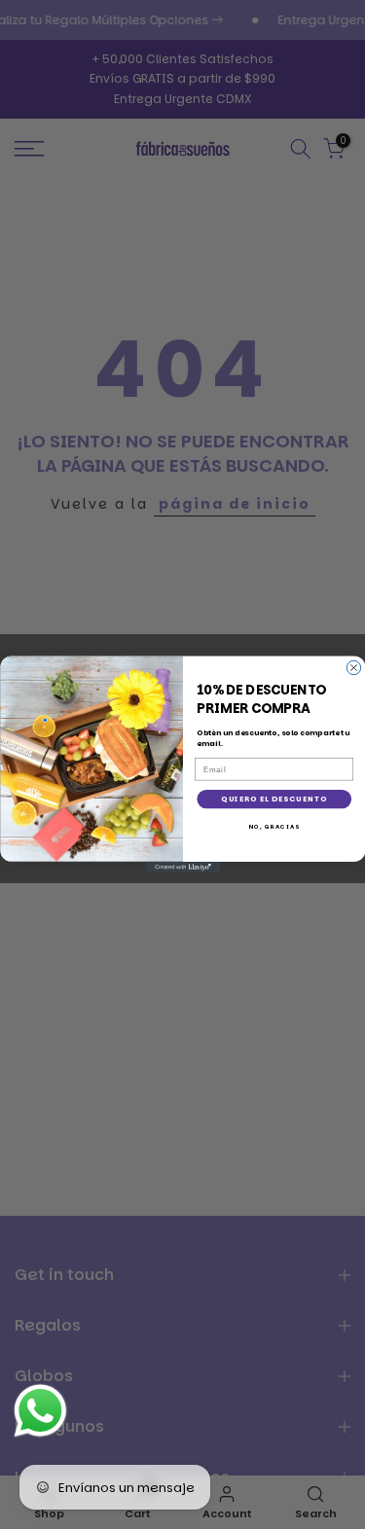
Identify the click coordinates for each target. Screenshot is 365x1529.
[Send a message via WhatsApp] (40, 1410)
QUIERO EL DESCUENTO (274, 799)
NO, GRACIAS (273, 827)
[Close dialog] (353, 667)
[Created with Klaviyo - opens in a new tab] (182, 867)
